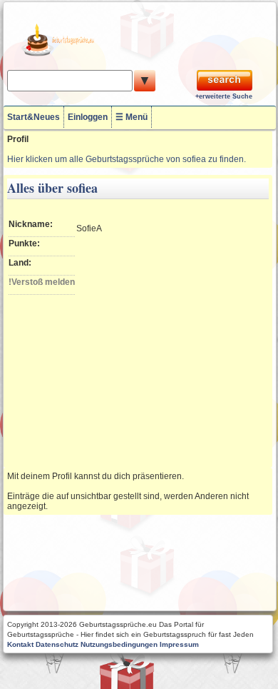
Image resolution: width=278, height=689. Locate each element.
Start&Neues (33, 117)
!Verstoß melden (42, 282)
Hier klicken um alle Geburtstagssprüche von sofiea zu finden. (126, 159)
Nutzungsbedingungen (119, 644)
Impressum (179, 644)
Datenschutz (57, 644)
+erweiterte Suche (223, 96)
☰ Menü (131, 117)
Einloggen (88, 117)
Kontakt (20, 644)
